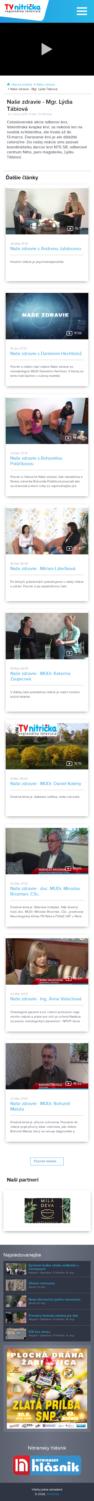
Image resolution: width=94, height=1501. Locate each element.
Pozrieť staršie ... (47, 1161)
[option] (47, 1210)
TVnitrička (53, 1494)
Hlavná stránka (21, 84)
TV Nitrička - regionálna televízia (25, 10)
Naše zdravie (46, 84)
